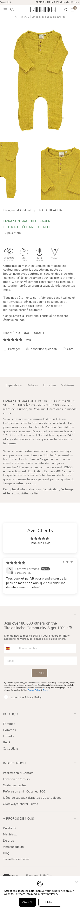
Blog (6, 853)
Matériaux (10, 834)
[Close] (76, 882)
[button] (72, 9)
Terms (45, 690)
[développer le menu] (5, 9)
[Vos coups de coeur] (12, 9)
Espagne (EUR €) (38, 876)
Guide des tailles (14, 785)
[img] (15, 563)
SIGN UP (39, 673)
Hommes (9, 730)
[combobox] (10, 648)
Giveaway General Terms (20, 804)
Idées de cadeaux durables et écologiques (32, 798)
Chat (70, 349)
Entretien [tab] (49, 385)
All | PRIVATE (22, 16)
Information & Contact (18, 773)
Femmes (9, 724)
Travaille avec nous (16, 859)
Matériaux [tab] (68, 385)
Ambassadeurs (13, 847)
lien (36, 493)
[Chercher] (63, 9)
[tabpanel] (40, 447)
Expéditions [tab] (13, 385)
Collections (11, 748)
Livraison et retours (16, 779)
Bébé (6, 742)
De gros (8, 841)
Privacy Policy (34, 690)
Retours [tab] (32, 385)
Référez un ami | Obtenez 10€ (24, 791)
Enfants (8, 736)
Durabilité (10, 828)
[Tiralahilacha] (42, 9)
